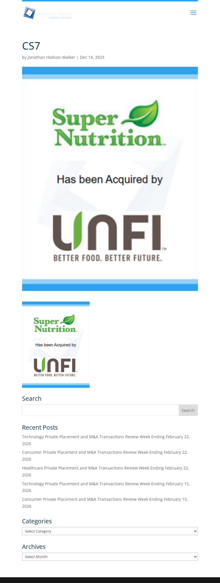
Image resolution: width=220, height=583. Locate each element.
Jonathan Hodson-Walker (51, 57)
